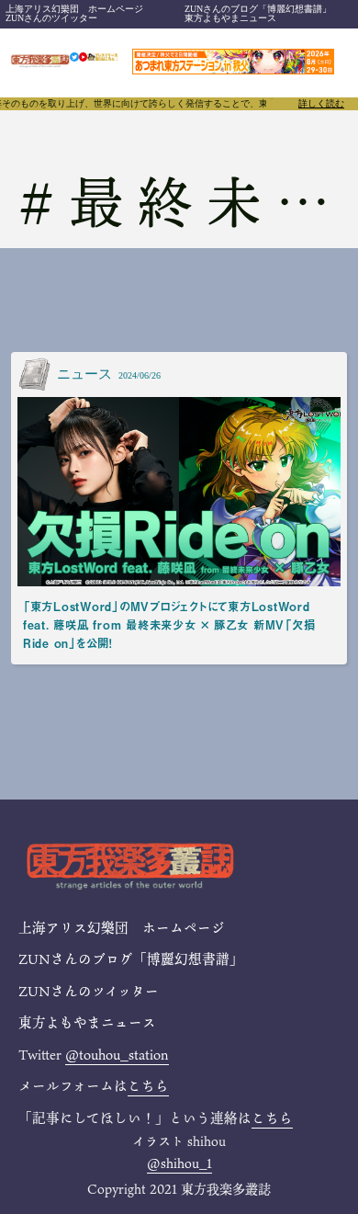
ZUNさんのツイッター (51, 18)
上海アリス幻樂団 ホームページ (74, 9)
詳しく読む (321, 103)
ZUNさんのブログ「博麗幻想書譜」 (258, 9)
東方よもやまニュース (230, 18)
